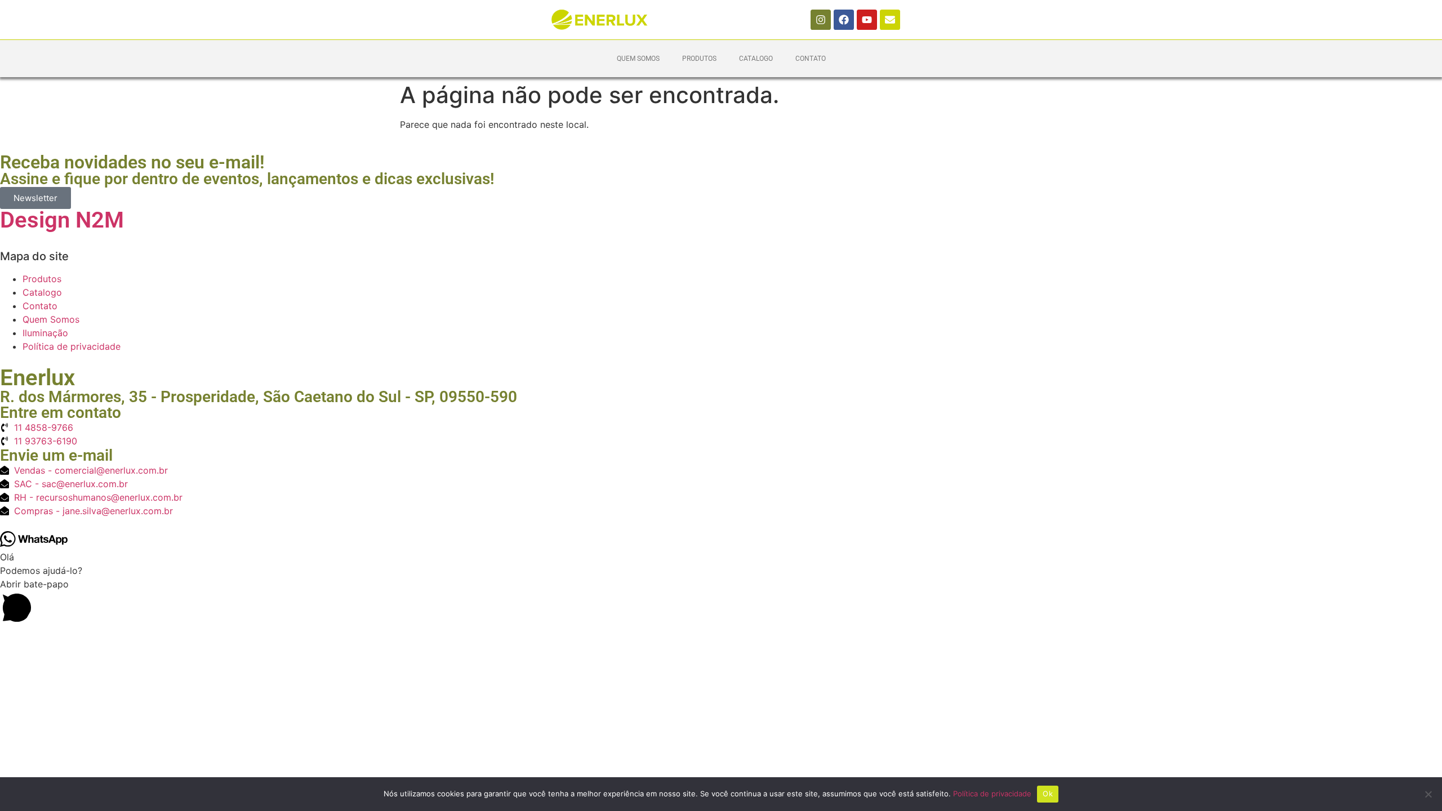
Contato (810, 59)
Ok (1048, 793)
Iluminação (45, 332)
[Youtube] (867, 20)
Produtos (699, 59)
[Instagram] (821, 20)
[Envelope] (890, 20)
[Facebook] (844, 20)
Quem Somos (638, 59)
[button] (721, 602)
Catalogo (756, 59)
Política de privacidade (72, 346)
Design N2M (62, 220)
